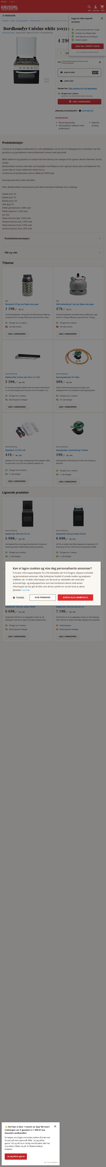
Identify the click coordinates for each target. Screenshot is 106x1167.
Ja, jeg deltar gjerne (16, 1156)
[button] (18, 597)
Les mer (26, 590)
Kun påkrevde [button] (42, 597)
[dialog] (53, 584)
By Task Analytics (51, 1162)
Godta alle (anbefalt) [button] (75, 597)
